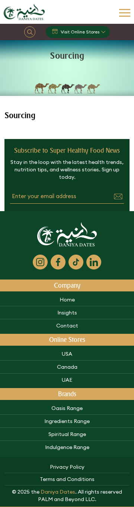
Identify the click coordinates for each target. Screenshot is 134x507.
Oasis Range (67, 408)
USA (67, 354)
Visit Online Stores (80, 32)
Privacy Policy (67, 467)
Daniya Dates (58, 491)
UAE (67, 380)
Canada (67, 367)
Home (67, 299)
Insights (67, 312)
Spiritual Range (67, 434)
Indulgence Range (67, 447)
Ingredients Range (67, 421)
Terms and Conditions (67, 479)
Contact (67, 325)
